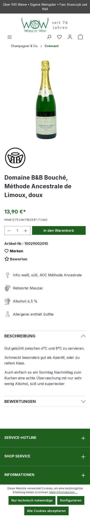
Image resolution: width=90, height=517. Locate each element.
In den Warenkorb (58, 230)
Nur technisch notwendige (32, 500)
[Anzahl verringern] (9, 230)
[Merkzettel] (59, 37)
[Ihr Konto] (70, 37)
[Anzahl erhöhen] (25, 230)
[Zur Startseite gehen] (45, 25)
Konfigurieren (70, 500)
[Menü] (9, 37)
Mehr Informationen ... (63, 492)
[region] (45, 99)
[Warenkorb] (80, 37)
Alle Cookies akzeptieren (46, 511)
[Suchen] (49, 37)
